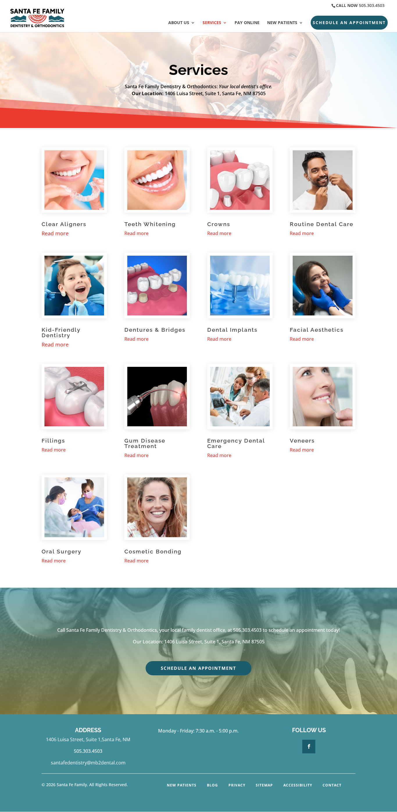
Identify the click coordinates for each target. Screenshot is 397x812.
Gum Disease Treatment (144, 443)
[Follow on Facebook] (309, 746)
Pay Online (247, 23)
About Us (178, 23)
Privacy (236, 785)
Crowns (218, 224)
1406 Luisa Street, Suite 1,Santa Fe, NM (88, 739)
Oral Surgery (61, 551)
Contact (332, 785)
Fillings (53, 440)
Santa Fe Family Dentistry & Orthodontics (111, 630)
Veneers (302, 440)
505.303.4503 (372, 5)
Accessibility (297, 785)
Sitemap (264, 785)
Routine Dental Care (321, 224)
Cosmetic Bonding (153, 551)
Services (212, 23)
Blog (212, 785)
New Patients (282, 23)
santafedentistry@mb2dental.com (88, 762)
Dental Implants (232, 329)
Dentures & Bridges (154, 329)
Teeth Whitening (150, 224)
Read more (136, 233)
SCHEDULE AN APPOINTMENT (349, 22)
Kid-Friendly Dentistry (61, 332)
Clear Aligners (64, 224)
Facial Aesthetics (317, 329)
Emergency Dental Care (236, 443)
